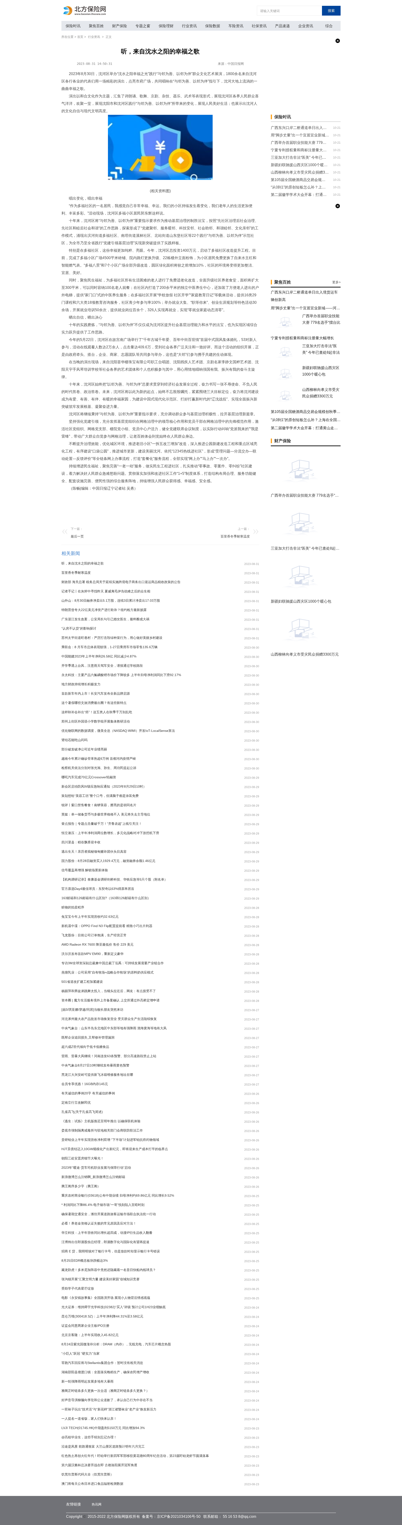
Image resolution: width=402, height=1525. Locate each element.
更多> (336, 282)
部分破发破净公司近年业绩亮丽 (84, 749)
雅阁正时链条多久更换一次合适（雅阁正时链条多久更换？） (105, 1391)
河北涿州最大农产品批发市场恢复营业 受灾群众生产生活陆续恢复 (109, 1019)
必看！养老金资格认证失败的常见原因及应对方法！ (98, 1223)
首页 (80, 37)
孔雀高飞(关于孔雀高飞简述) (82, 1112)
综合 (329, 26)
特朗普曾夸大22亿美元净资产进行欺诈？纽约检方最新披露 (104, 610)
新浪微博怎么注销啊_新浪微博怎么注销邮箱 (93, 1177)
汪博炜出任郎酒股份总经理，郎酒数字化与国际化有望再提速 (105, 1242)
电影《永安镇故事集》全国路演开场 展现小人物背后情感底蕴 (105, 1298)
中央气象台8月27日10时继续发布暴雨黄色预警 (95, 1065)
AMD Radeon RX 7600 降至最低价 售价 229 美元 (97, 944)
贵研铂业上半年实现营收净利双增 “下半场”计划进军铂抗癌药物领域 (110, 1140)
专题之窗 (142, 26)
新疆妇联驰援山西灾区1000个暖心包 (300, 165)
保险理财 (166, 26)
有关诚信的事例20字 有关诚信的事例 (88, 1093)
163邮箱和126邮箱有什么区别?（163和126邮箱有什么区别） (106, 898)
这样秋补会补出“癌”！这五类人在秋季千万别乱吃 (96, 712)
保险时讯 (73, 26)
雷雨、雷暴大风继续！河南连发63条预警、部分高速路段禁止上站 (108, 1056)
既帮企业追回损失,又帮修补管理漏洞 (87, 1037)
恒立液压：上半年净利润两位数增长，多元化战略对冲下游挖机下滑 (110, 833)
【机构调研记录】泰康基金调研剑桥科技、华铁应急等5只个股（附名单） (114, 879)
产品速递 (282, 26)
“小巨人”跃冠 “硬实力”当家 (80, 1353)
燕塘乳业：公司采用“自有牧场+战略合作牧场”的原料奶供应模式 (107, 972)
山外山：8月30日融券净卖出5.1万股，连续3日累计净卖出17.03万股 (110, 600)
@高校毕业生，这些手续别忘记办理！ (89, 1437)
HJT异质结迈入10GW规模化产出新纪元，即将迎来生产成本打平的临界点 (114, 1149)
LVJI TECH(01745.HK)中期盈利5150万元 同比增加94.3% (103, 1428)
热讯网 (96, 1504)
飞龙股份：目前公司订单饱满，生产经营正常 (94, 935)
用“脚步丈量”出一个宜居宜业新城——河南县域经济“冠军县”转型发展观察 (300, 135)
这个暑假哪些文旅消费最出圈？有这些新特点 (94, 703)
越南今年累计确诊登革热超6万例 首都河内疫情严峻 (98, 758)
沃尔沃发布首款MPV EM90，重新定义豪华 (92, 954)
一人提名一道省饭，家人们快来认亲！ (89, 1418)
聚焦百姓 (96, 26)
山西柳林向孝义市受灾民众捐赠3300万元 (300, 172)
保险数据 (212, 26)
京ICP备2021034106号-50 (179, 1516)
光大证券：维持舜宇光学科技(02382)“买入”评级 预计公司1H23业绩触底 (113, 1307)
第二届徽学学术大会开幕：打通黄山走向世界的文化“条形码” (300, 195)
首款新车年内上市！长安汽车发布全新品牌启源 (95, 693)
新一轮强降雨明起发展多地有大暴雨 (87, 1381)
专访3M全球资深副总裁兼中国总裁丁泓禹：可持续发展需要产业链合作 (112, 963)
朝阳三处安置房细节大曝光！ (82, 1158)
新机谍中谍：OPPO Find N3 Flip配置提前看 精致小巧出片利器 (106, 926)
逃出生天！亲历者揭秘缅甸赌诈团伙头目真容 (94, 851)
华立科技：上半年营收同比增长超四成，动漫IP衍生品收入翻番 (106, 1233)
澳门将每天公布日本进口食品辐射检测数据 (92, 1483)
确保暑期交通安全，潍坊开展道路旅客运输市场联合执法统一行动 (108, 1214)
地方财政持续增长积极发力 (80, 684)
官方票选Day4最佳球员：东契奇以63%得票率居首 (97, 889)
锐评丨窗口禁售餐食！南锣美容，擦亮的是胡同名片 (98, 805)
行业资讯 (189, 26)
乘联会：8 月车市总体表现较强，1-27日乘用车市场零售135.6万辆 (109, 647)
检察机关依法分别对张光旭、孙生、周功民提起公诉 (98, 768)
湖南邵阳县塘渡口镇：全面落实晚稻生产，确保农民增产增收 (105, 1372)
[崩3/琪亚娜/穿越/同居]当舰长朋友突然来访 (92, 1009)
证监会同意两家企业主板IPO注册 (85, 1325)
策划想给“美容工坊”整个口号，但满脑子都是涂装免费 (100, 796)
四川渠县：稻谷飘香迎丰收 (80, 842)
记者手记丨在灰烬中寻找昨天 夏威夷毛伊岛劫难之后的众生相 (105, 591)
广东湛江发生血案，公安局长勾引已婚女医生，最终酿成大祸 (105, 619)
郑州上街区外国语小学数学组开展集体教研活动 (95, 721)
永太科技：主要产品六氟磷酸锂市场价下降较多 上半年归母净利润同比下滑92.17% (121, 675)
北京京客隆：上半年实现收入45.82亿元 (90, 1335)
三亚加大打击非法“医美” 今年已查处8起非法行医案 (300, 157)
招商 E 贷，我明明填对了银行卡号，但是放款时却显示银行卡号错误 (110, 1251)
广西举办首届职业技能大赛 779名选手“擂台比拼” (300, 143)
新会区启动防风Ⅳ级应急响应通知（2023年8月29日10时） (103, 786)
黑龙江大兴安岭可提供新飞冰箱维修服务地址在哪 (97, 1074)
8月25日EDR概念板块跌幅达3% (84, 1260)
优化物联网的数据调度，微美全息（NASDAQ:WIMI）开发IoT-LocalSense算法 (118, 731)
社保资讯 (259, 26)
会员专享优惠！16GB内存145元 (84, 1084)
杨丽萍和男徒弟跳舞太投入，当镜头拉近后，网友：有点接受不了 (108, 991)
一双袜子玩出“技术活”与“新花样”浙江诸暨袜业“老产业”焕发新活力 (108, 1409)
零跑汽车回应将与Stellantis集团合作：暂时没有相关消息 (102, 1363)
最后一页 (77, 536)
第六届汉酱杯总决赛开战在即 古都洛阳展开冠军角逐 (99, 1465)
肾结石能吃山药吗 (74, 740)
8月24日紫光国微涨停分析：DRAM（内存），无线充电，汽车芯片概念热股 (116, 1344)
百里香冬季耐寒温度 (235, 536)
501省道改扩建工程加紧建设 (82, 982)
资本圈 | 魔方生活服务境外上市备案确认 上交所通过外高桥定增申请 (110, 1000)
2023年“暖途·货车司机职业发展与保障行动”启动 (96, 1167)
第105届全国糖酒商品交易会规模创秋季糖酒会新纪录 (300, 180)
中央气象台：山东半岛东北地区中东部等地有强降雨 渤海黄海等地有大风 (114, 1028)
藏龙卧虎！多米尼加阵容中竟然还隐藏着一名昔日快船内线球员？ (108, 1270)
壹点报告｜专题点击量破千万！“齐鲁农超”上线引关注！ (101, 823)
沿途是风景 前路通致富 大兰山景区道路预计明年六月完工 (103, 1446)
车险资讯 (235, 26)
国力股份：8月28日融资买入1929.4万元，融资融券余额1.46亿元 (108, 861)
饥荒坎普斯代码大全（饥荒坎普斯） (87, 1474)
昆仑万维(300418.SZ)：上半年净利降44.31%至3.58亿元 (102, 1316)
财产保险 (119, 26)
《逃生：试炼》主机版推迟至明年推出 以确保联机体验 (101, 1121)
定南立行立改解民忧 (76, 1102)
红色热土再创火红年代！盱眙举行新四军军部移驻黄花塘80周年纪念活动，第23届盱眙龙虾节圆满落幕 (135, 1456)
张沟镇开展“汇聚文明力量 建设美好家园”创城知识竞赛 (100, 1279)
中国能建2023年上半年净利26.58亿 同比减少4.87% (98, 656)
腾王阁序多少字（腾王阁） (80, 1186)
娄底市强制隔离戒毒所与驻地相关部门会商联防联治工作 (102, 1130)
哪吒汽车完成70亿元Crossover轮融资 (88, 777)
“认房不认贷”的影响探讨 (78, 628)
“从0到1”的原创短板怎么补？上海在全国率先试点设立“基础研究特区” (300, 187)
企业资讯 (305, 26)
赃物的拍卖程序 (72, 907)
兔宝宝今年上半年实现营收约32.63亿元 (90, 916)
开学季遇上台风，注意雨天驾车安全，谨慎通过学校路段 (102, 665)
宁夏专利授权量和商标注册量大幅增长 (300, 150)
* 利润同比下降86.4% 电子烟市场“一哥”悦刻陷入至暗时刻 (102, 1205)
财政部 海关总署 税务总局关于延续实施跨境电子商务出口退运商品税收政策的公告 (121, 582)
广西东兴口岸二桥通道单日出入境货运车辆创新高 (300, 128)
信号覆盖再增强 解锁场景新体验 (84, 870)
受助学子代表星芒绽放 (77, 1288)
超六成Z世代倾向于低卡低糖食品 (85, 1047)
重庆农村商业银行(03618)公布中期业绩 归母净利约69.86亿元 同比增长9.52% (117, 1195)
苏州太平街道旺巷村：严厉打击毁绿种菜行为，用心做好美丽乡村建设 (111, 638)
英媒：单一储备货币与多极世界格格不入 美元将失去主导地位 (105, 814)
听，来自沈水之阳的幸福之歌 (82, 563)
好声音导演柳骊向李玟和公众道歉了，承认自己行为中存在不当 (107, 1400)
